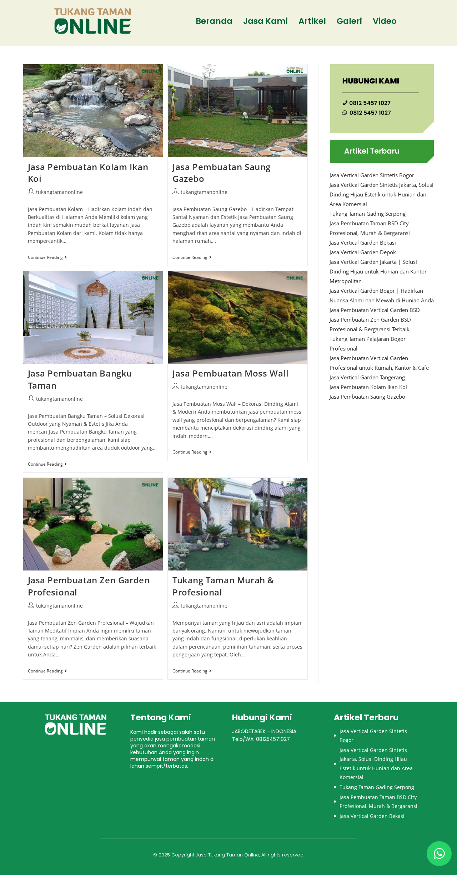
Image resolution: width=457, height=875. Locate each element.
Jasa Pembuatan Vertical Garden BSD (375, 309)
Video (385, 21)
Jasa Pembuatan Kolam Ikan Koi (368, 386)
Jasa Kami (265, 21)
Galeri (349, 21)
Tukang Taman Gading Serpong (368, 213)
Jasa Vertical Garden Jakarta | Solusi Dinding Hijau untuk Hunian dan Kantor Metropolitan (378, 271)
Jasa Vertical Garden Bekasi (363, 242)
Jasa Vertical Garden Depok (363, 252)
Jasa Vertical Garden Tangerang (367, 377)
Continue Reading (47, 257)
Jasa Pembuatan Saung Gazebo (367, 396)
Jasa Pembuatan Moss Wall (230, 373)
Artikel (312, 21)
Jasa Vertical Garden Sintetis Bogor (372, 175)
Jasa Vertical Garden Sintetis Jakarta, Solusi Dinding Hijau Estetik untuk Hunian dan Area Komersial (381, 194)
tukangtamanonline (59, 192)
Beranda (214, 21)
